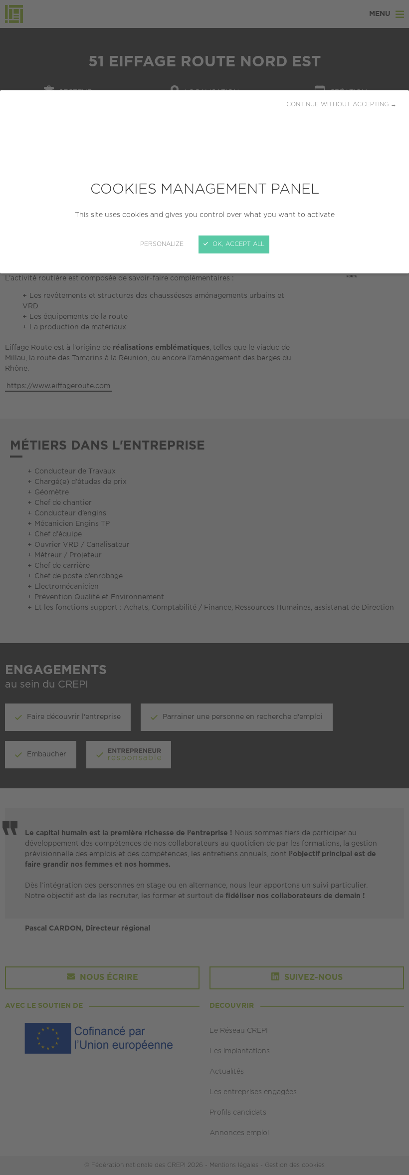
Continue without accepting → (341, 104)
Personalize (162, 244)
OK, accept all (237, 244)
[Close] (204, 587)
